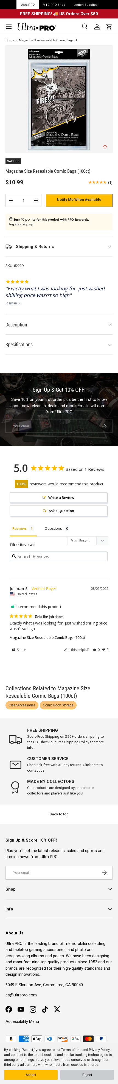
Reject (87, 1075)
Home (9, 40)
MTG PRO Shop (54, 5)
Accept (31, 1075)
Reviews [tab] (19, 528)
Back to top (59, 814)
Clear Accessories (22, 705)
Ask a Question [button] (61, 510)
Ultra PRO (28, 5)
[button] (109, 27)
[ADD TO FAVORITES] (105, 147)
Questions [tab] (53, 528)
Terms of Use (71, 1050)
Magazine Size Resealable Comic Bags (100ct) (50, 40)
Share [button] (21, 649)
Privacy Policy (99, 1050)
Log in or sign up (21, 224)
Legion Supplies (85, 5)
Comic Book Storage (58, 705)
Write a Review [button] (61, 497)
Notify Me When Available (79, 200)
